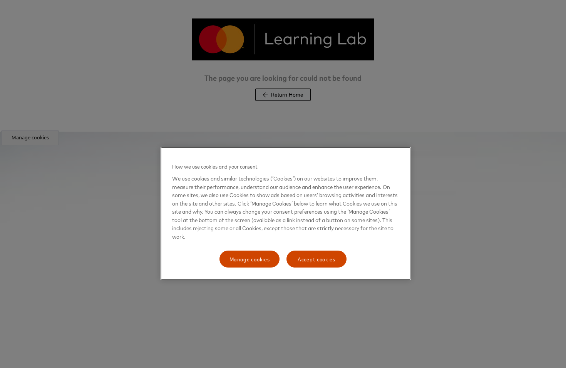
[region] (286, 213)
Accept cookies (316, 259)
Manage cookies (249, 259)
